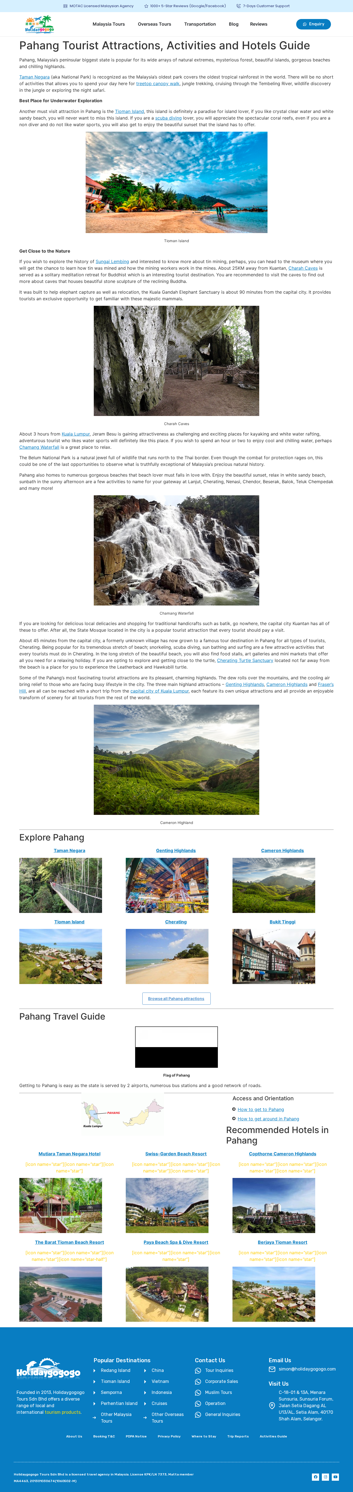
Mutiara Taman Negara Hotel (69, 1153)
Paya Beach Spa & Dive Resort (176, 1242)
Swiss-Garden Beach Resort (176, 1153)
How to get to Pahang (261, 1109)
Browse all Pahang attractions (176, 998)
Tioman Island (129, 111)
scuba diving (168, 118)
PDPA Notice (136, 1436)
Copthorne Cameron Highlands (282, 1153)
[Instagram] (325, 1477)
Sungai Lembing (112, 261)
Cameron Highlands (286, 684)
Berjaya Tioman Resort (282, 1242)
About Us (74, 1436)
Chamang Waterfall (39, 447)
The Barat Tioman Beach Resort (69, 1242)
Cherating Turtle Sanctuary (245, 660)
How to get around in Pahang (268, 1118)
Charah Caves (303, 268)
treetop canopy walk (158, 83)
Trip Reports (238, 1436)
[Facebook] (315, 1477)
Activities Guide (273, 1436)
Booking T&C (104, 1436)
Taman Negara (34, 77)
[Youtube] (335, 1477)
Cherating (176, 922)
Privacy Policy (169, 1436)
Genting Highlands (245, 684)
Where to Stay (204, 1436)
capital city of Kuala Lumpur (159, 691)
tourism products (63, 1412)
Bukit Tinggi (282, 922)
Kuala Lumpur (76, 434)
